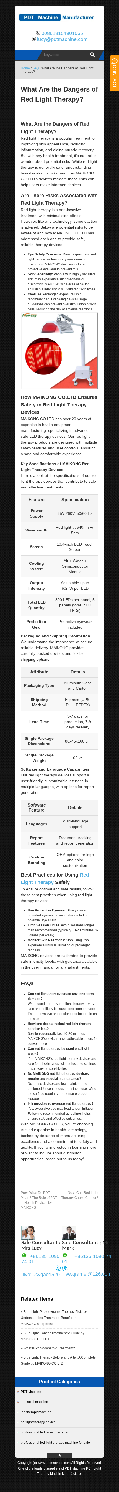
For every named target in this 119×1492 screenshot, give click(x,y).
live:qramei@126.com (87, 1274)
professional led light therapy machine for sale (55, 1443)
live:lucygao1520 (41, 1274)
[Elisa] (28, 1238)
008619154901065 (62, 33)
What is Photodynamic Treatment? (49, 1348)
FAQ (35, 68)
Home (25, 68)
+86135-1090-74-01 (41, 1259)
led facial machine (34, 1402)
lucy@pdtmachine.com (62, 39)
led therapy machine (36, 1412)
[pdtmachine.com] (59, 23)
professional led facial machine (44, 1432)
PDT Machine (31, 1392)
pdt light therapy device (38, 1422)
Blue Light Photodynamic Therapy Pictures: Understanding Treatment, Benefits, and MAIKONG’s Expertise (54, 1318)
